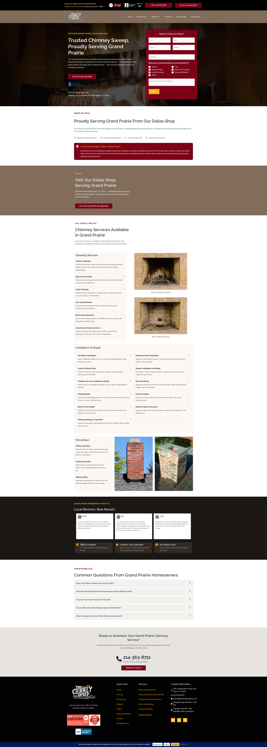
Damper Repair (157, 69)
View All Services (145, 715)
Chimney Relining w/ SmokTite (90, 420)
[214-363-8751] (119, 658)
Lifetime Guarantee (71, 6)
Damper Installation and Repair (148, 368)
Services (120, 695)
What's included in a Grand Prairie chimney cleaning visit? (99, 616)
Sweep (154, 67)
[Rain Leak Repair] (188, 381)
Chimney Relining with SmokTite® (151, 695)
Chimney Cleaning (83, 261)
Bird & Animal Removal (85, 315)
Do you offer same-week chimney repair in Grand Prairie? (98, 608)
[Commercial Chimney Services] (124, 328)
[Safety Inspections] (110, 446)
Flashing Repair (84, 394)
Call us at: (68, 4)
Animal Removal (158, 72)
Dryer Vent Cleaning (182, 69)
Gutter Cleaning (82, 289)
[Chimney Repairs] (188, 394)
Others (154, 75)
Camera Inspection (83, 462)
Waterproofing (81, 477)
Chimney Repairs (142, 394)
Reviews (120, 718)
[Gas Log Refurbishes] (124, 302)
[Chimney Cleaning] (124, 261)
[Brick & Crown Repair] (130, 406)
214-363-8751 (137, 657)
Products (120, 704)
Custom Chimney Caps (87, 368)
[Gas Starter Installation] (130, 355)
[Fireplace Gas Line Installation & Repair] (130, 381)
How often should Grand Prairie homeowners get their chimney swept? (104, 591)
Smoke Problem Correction (146, 407)
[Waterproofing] (110, 477)
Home (119, 690)
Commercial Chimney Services (88, 328)
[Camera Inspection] (110, 461)
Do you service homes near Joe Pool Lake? (93, 600)
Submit (154, 91)
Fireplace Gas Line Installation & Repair (93, 381)
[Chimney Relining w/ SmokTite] (130, 419)
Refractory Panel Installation (147, 356)
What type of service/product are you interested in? (169, 63)
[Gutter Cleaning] (124, 289)
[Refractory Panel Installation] (188, 355)
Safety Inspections (83, 446)
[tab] (133, 583)
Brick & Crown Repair (86, 407)
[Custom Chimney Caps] (130, 368)
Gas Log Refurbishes (84, 302)
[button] (76, 526)
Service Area (121, 699)
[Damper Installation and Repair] (188, 368)
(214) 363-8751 (90, 4)
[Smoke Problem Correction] (188, 406)
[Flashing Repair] (130, 394)
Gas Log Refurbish (181, 72)
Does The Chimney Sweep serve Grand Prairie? (95, 583)
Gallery (119, 709)
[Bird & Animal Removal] (124, 315)
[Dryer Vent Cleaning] (124, 276)
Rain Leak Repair (142, 381)
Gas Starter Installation (87, 356)
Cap (176, 67)
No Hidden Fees (123, 723)
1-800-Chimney (78, 4)
